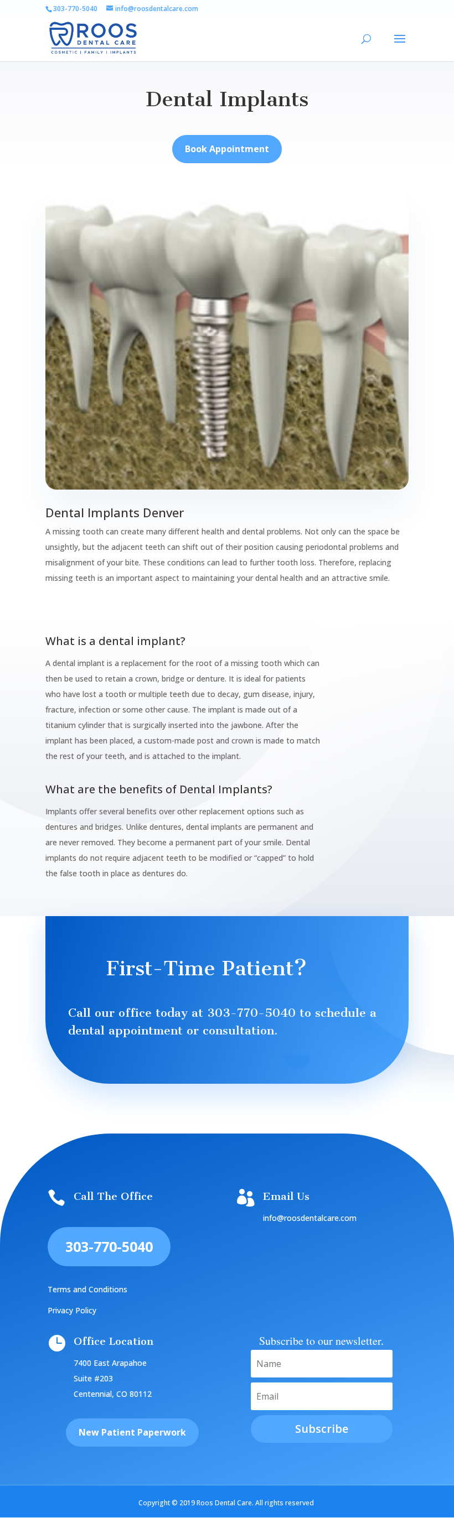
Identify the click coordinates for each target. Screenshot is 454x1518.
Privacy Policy (72, 1310)
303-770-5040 (251, 1013)
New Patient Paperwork (132, 1432)
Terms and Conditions (87, 1289)
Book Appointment (227, 149)
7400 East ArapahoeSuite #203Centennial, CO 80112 (113, 1378)
